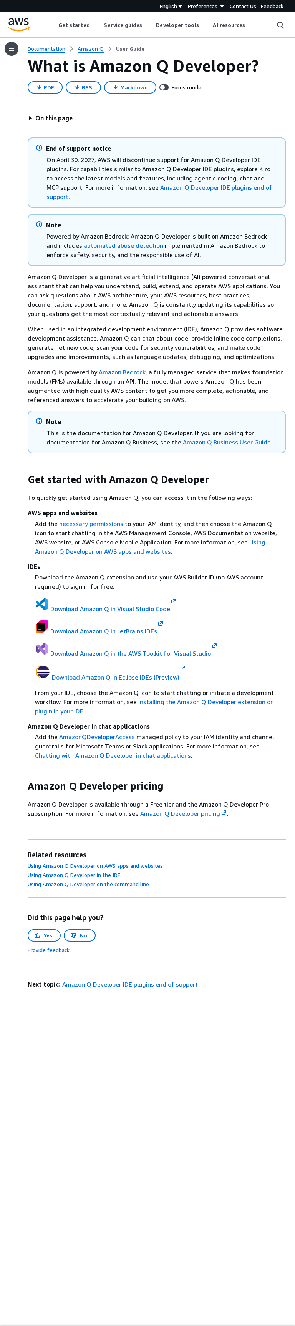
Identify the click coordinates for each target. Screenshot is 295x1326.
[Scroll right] (251, 25)
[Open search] (280, 25)
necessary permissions (91, 524)
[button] (50, 118)
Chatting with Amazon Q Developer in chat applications (113, 755)
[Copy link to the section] (21, 479)
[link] (130, 49)
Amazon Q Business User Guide (227, 442)
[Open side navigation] (11, 49)
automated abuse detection (123, 245)
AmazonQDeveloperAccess (97, 737)
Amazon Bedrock (122, 372)
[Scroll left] (52, 25)
